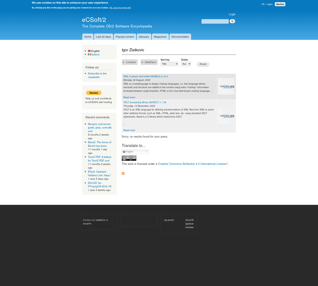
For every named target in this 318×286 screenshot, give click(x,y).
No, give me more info (120, 7)
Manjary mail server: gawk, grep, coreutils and (100, 127)
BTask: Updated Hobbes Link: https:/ (99, 173)
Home (87, 36)
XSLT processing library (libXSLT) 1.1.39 (144, 102)
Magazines (160, 36)
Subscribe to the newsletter (97, 75)
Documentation (180, 36)
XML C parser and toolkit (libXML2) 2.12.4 (145, 76)
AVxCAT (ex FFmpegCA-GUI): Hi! (99, 184)
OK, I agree (267, 4)
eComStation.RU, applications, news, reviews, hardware (179, 223)
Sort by (165, 59)
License (131, 62)
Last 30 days (103, 36)
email (87, 223)
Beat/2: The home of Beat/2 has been (99, 143)
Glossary (144, 36)
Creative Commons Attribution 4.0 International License (193, 164)
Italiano (95, 54)
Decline (280, 4)
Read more (129, 97)
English (95, 51)
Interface (150, 62)
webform (101, 220)
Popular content (125, 36)
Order (184, 59)
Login (232, 14)
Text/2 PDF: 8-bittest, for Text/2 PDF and (100, 158)
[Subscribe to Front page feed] (123, 172)
